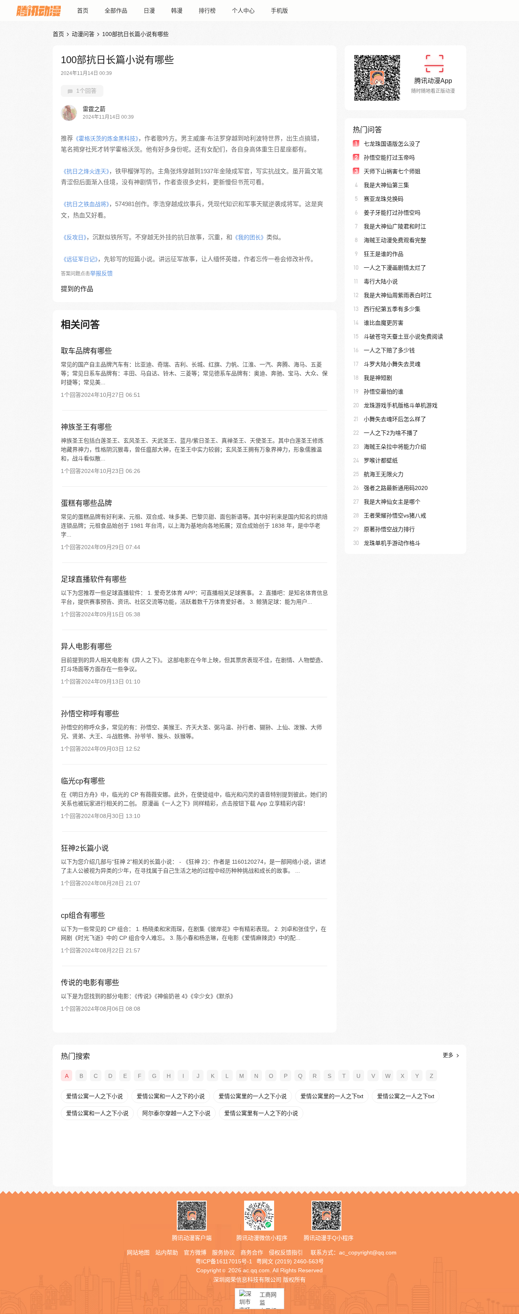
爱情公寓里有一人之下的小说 (261, 1113)
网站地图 (138, 1252)
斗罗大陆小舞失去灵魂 (392, 364)
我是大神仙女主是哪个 (392, 501)
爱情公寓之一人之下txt (405, 1096)
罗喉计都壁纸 (381, 460)
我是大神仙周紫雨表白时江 (398, 295)
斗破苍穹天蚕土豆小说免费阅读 (403, 336)
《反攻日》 (73, 237)
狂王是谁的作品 (383, 254)
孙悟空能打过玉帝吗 (389, 157)
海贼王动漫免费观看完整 (395, 240)
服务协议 (223, 1252)
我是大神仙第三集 (386, 185)
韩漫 (176, 10)
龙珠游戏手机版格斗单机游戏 (401, 405)
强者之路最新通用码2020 (396, 488)
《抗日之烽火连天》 (85, 171)
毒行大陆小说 (381, 281)
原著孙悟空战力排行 (389, 529)
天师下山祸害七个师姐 (392, 171)
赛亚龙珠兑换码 (383, 199)
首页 (82, 10)
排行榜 (207, 10)
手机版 (279, 10)
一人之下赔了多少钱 (389, 350)
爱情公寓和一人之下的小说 (171, 1096)
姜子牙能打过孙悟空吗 (392, 212)
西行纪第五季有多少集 (392, 309)
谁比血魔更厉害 (383, 322)
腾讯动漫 (38, 10)
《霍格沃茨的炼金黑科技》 (105, 138)
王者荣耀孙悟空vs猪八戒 (395, 515)
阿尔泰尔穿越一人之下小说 (176, 1113)
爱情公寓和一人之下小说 (97, 1113)
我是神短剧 (378, 378)
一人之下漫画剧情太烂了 (395, 267)
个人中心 (243, 10)
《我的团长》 (249, 237)
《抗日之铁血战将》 (85, 204)
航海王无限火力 (383, 474)
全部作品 (116, 10)
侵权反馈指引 (286, 1252)
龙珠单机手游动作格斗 (392, 543)
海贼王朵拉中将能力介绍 (395, 446)
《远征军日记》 (79, 259)
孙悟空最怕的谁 (383, 391)
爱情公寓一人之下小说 (94, 1096)
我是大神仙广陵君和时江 (395, 226)
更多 (449, 1055)
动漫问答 (83, 34)
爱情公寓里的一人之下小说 (253, 1096)
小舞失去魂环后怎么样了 (395, 419)
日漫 (149, 10)
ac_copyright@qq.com (368, 1252)
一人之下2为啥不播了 (391, 433)
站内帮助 (166, 1252)
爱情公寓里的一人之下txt (331, 1096)
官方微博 (195, 1252)
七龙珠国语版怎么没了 (392, 144)
